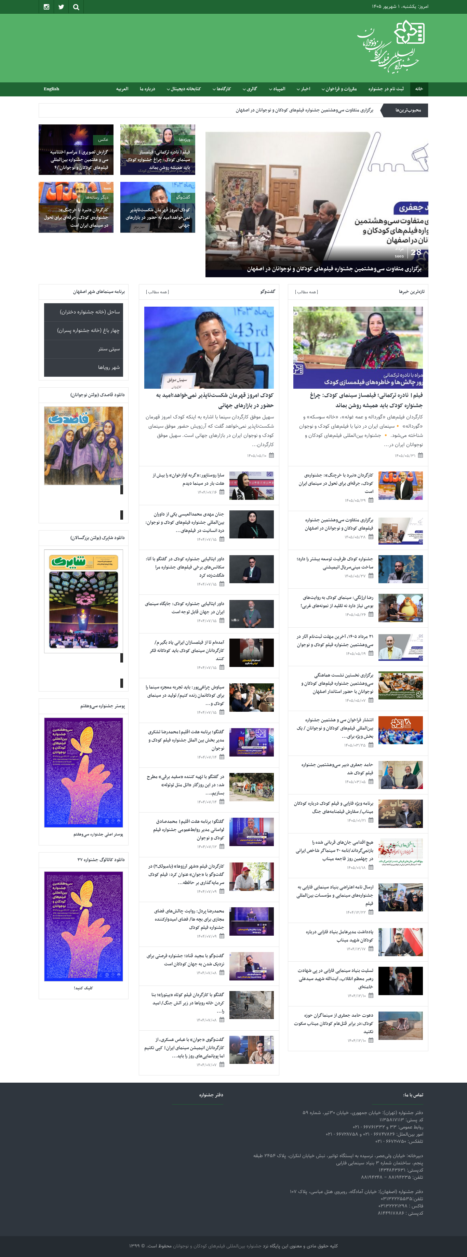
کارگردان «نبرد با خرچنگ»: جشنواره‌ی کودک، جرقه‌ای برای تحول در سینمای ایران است (76, 217)
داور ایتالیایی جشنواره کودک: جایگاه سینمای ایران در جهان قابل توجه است (184, 608)
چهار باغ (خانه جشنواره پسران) (88, 331)
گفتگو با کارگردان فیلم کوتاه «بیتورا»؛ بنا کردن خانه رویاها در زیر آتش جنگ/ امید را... (187, 1003)
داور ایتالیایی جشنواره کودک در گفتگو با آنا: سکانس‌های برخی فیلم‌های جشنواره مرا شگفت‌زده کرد (185, 567)
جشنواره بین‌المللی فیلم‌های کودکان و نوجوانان (217, 1246)
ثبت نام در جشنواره (386, 89)
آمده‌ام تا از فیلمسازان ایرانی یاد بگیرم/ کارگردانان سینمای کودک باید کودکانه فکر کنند (187, 651)
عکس (103, 139)
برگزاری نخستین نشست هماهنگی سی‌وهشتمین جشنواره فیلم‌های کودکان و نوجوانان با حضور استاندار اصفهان (337, 683)
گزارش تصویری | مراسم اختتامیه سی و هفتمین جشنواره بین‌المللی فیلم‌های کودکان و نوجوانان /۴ (79, 160)
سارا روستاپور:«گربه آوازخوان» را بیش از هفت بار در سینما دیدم (188, 479)
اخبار (305, 89)
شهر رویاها (109, 368)
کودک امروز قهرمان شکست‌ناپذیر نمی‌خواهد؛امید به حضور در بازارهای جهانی (158, 217)
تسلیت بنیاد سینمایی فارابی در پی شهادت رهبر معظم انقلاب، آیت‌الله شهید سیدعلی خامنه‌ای (335, 979)
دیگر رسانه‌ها (96, 197)
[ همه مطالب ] (306, 292)
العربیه (122, 89)
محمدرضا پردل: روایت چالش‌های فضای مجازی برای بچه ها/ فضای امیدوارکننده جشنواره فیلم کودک (189, 919)
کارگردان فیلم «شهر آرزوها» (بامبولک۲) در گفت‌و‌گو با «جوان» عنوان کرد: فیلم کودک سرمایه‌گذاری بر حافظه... (186, 874)
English (51, 89)
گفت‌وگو (183, 197)
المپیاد (279, 89)
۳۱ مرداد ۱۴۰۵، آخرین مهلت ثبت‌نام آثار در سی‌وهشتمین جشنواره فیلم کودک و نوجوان (334, 641)
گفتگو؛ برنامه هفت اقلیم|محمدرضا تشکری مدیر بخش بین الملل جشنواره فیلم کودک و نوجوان (186, 740)
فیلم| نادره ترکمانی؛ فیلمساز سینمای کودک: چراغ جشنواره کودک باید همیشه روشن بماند (158, 160)
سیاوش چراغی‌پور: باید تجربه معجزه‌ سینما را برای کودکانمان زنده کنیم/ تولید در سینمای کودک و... (185, 695)
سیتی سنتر (109, 349)
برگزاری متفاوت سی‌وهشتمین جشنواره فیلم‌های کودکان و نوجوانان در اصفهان (334, 269)
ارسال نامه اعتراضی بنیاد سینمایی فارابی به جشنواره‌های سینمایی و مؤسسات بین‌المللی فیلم (334, 895)
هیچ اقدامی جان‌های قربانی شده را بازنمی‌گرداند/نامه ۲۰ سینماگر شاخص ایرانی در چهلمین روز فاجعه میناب (334, 851)
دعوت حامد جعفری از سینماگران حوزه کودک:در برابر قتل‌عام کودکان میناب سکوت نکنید (333, 1024)
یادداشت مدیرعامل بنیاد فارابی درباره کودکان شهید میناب (339, 936)
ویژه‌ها (184, 139)
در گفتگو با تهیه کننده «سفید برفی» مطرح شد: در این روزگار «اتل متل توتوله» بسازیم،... (185, 785)
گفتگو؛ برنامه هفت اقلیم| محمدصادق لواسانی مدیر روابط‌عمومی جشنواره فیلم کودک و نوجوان (188, 830)
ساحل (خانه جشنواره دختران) (90, 312)
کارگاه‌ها (224, 89)
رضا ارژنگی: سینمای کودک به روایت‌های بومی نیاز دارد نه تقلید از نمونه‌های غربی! (337, 602)
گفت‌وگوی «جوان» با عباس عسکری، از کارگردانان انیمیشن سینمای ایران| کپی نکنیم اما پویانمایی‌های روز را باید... (184, 1048)
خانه (419, 89)
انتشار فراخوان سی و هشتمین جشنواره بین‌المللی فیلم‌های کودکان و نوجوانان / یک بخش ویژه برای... (335, 728)
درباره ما (147, 89)
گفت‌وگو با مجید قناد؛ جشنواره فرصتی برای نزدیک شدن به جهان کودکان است (185, 960)
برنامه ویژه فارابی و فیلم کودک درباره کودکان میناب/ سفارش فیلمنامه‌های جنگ (333, 808)
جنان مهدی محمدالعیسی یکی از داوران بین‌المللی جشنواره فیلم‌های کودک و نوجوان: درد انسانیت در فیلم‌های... (184, 522)
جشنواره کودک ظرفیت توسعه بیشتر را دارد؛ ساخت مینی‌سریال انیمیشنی (309, 110)
